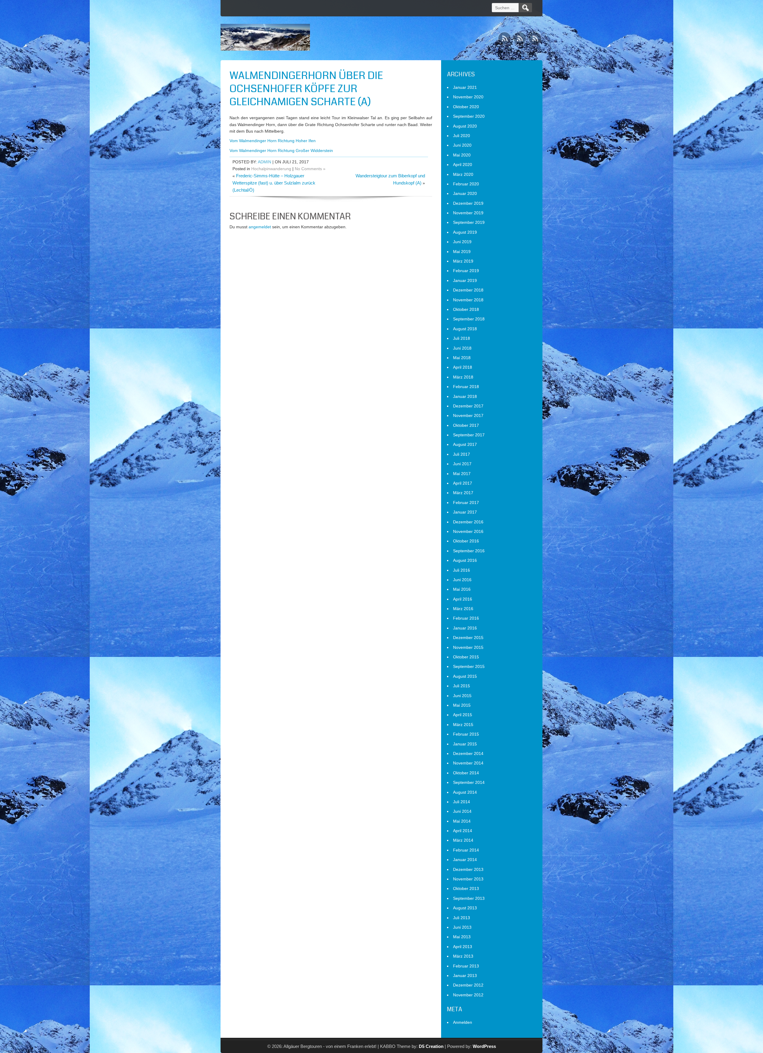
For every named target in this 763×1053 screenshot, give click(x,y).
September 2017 (469, 434)
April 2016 (462, 599)
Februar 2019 (466, 270)
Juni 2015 (462, 695)
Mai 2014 (462, 821)
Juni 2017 (462, 463)
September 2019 (469, 222)
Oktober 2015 (466, 657)
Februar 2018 (466, 386)
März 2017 (463, 492)
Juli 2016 (461, 570)
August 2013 (465, 907)
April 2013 (462, 946)
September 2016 (469, 550)
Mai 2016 (462, 589)
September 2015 (469, 666)
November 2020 (468, 96)
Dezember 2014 (468, 753)
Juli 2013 (461, 917)
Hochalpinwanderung (271, 168)
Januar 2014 (465, 859)
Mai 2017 (462, 473)
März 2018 (463, 377)
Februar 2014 (466, 850)
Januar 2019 (465, 280)
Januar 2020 (465, 193)
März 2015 (463, 724)
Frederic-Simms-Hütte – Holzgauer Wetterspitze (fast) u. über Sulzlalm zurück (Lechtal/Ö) (273, 183)
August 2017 (465, 444)
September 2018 (469, 319)
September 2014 (469, 782)
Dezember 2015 (468, 637)
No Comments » (310, 168)
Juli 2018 (461, 338)
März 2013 (463, 956)
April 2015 (462, 714)
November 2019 (468, 212)
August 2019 (465, 232)
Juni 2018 (462, 348)
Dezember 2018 (468, 290)
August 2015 (465, 676)
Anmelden (462, 1022)
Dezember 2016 (468, 521)
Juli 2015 (461, 685)
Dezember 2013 (468, 869)
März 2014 (463, 840)
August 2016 (465, 560)
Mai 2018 (462, 357)
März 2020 (463, 174)
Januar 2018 (465, 396)
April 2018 (462, 367)
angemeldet (260, 226)
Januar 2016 (465, 628)
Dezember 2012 (468, 985)
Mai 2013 (462, 936)
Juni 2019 (462, 241)
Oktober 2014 (466, 772)
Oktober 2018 (466, 309)
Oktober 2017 (466, 425)
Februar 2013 (466, 966)
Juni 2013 (462, 927)
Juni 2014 (462, 811)
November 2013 (468, 879)
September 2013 (469, 898)
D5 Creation (431, 1046)
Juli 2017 (461, 454)
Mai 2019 (462, 251)
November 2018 (468, 299)
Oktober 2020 (466, 106)
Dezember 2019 (468, 203)
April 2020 (462, 164)
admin (264, 161)
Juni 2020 (462, 145)
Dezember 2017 (468, 406)
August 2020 (465, 126)
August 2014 (465, 792)
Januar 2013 (465, 975)
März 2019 (463, 261)
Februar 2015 (466, 734)
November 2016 (468, 531)
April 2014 (462, 830)
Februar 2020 (466, 184)
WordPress (484, 1046)
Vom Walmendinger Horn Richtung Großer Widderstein (281, 150)
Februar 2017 (466, 502)
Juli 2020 (461, 135)
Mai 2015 (462, 705)
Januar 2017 (465, 512)
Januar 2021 (465, 87)
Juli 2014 (461, 801)
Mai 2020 (462, 155)
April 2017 (462, 483)
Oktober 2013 (466, 888)
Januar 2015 (465, 744)
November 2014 (468, 763)
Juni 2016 (462, 579)
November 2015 (468, 647)
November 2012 (468, 994)
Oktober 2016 (466, 541)
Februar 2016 (466, 618)
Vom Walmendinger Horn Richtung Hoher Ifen (272, 140)
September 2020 (469, 116)
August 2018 (465, 328)
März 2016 (463, 608)
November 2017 (468, 415)
